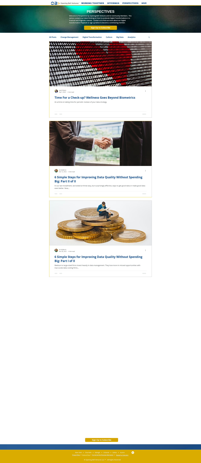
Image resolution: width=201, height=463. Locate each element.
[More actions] (146, 91)
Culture (109, 37)
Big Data (120, 37)
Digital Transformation (92, 37)
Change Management (69, 37)
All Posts (52, 37)
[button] (100, 28)
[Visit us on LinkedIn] (132, 452)
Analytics (131, 37)
